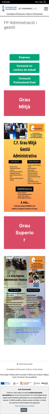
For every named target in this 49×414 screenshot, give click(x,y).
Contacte (21, 377)
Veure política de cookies (24, 406)
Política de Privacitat (17, 375)
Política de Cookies (35, 375)
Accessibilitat (31, 377)
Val (36, 2)
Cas (40, 2)
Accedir (7, 2)
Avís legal (4, 375)
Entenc (23, 410)
